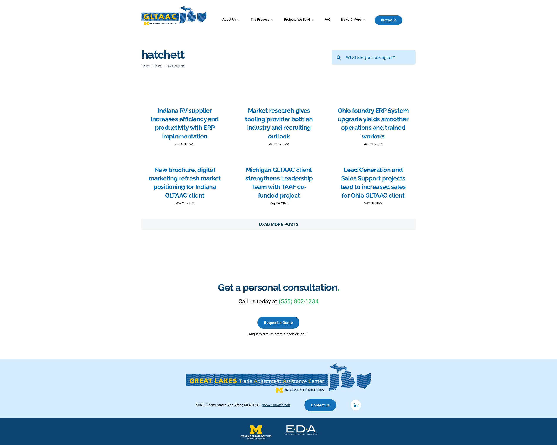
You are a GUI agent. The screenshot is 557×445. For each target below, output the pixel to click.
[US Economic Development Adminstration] (301, 427)
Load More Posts (278, 224)
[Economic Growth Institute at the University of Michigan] (256, 427)
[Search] (413, 20)
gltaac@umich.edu (275, 405)
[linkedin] (356, 405)
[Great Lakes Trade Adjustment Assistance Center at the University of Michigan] (174, 7)
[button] (320, 405)
